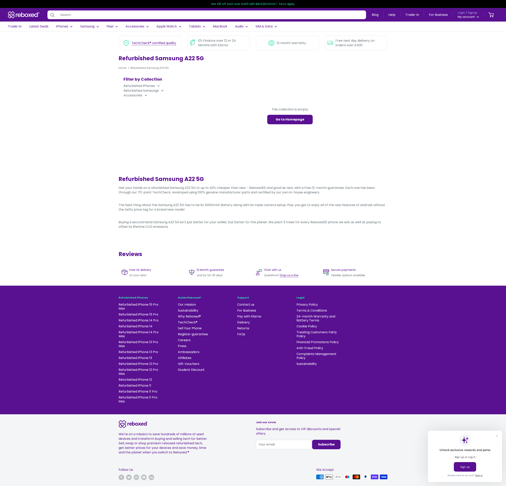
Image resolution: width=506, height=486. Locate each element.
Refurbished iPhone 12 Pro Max (138, 371)
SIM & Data (264, 26)
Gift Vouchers (188, 364)
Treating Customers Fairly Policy (316, 334)
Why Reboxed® (189, 316)
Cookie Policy (306, 326)
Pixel (110, 26)
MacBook (220, 26)
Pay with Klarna (249, 316)
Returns (243, 328)
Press (182, 346)
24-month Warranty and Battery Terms (315, 318)
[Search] (52, 14)
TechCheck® (187, 322)
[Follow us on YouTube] (144, 477)
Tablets (195, 26)
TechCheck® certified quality (154, 43)
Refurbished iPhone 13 (135, 358)
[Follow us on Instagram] (136, 477)
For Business (438, 14)
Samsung (87, 26)
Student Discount (191, 369)
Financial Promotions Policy (317, 342)
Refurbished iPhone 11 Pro (138, 391)
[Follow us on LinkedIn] (151, 477)
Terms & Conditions (311, 310)
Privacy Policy (307, 304)
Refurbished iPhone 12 (135, 379)
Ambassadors (188, 352)
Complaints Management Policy (316, 356)
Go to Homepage (290, 119)
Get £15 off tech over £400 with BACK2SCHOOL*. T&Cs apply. (253, 4)
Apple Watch (166, 26)
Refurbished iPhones (140, 86)
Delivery (243, 322)
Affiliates (184, 358)
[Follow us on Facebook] (121, 477)
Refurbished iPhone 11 (135, 385)
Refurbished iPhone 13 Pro (138, 352)
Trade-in (412, 14)
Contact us (245, 304)
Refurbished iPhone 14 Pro (139, 320)
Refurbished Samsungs (142, 90)
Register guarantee (193, 334)
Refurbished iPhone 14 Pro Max (139, 334)
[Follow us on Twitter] (129, 477)
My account (467, 17)
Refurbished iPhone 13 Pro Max (138, 344)
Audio (239, 26)
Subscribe (326, 444)
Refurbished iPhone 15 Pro (138, 314)
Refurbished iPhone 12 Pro (138, 364)
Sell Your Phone (190, 328)
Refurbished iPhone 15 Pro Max (138, 306)
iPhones (62, 26)
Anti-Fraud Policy (309, 348)
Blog (375, 14)
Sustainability (188, 310)
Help (392, 14)
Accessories (135, 26)
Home (122, 68)
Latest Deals (38, 26)
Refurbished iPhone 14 (135, 326)
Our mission (187, 304)
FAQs (241, 334)
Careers (184, 340)
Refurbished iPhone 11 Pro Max (138, 399)
